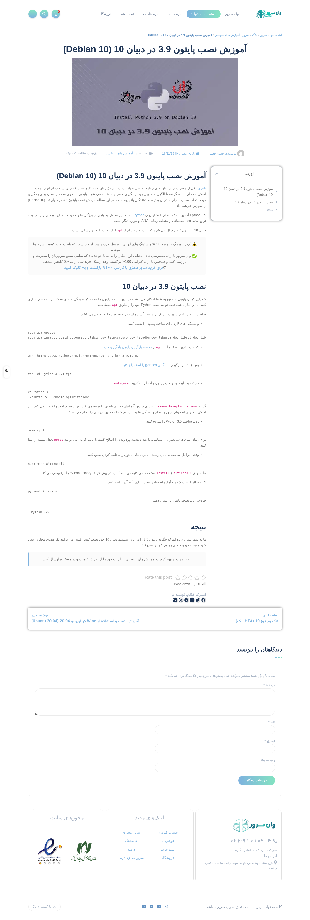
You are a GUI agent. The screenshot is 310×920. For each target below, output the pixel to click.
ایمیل (269, 741)
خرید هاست (151, 14)
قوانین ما (167, 841)
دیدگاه (269, 685)
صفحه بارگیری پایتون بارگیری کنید (127, 347)
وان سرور (232, 14)
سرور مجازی (131, 832)
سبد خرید (168, 849)
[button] (216, 173)
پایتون (201, 188)
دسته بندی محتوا (205, 14)
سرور (246, 35)
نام (271, 722)
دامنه (131, 849)
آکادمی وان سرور (271, 35)
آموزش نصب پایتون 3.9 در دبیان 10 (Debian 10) (249, 192)
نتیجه (270, 210)
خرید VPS (175, 14)
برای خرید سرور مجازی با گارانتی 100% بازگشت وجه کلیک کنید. (113, 267)
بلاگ (255, 35)
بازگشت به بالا (42, 906)
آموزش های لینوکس (227, 35)
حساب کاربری (168, 832)
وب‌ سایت (268, 760)
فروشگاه (106, 14)
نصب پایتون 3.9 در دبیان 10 (254, 202)
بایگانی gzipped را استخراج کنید (144, 365)
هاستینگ (131, 841)
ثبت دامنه (127, 14)
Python (138, 215)
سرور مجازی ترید (131, 858)
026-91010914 (251, 840)
